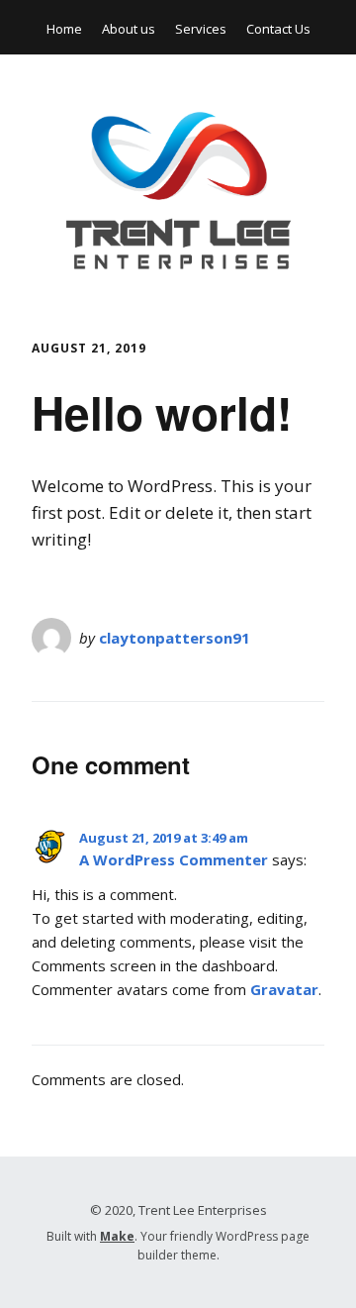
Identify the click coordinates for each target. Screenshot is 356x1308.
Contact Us (278, 29)
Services (200, 29)
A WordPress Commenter (173, 859)
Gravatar (284, 989)
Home (64, 29)
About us (128, 29)
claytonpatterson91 (174, 638)
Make (117, 1236)
